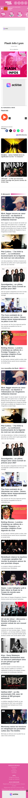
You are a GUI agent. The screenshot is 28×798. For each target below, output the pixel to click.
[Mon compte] (25, 2)
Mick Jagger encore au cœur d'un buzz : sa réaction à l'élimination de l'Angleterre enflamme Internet (13, 216)
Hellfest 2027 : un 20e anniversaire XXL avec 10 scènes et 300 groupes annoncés (11, 695)
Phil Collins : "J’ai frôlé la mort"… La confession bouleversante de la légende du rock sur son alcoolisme (13, 255)
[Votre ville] (15, 2)
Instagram (14, 771)
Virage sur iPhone (14, 777)
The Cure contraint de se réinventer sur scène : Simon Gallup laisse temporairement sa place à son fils (13, 318)
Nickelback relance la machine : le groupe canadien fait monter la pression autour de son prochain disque (14, 560)
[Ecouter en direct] (19, 2)
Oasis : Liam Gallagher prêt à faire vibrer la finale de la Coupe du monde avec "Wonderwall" (13, 591)
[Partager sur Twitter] (10, 131)
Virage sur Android (14, 779)
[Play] (2, 8)
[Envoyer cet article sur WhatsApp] (18, 131)
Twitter (14, 769)
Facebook (14, 767)
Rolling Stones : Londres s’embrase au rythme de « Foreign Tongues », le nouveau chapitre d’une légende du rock (12, 352)
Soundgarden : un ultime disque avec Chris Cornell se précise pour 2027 (13, 286)
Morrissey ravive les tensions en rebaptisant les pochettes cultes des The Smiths (13, 729)
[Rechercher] (22, 2)
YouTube (14, 772)
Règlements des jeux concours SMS (14, 787)
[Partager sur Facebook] (6, 131)
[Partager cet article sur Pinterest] (14, 131)
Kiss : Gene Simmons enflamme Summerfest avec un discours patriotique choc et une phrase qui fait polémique (13, 659)
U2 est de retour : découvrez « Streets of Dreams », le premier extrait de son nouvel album (14, 622)
